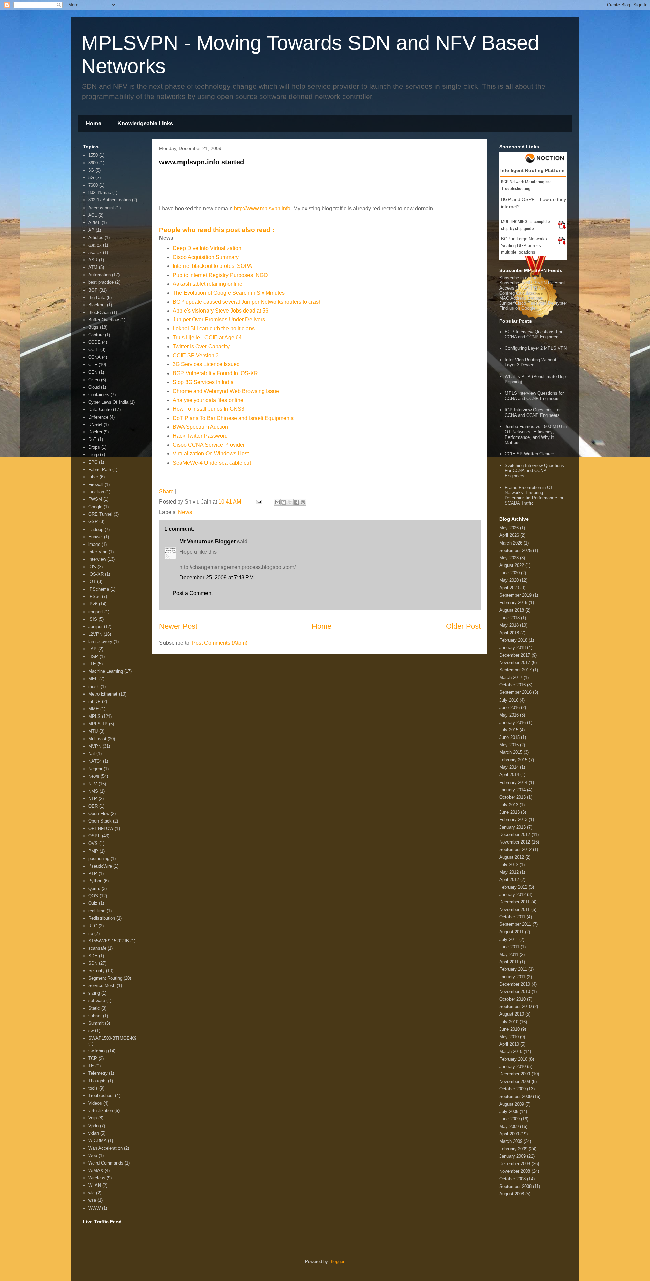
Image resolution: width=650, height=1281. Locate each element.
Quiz (93, 903)
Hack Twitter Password (200, 436)
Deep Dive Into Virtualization (207, 248)
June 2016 (509, 707)
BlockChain (99, 312)
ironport (95, 611)
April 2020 (509, 587)
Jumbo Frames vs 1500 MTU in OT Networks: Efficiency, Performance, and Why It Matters (536, 434)
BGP (93, 290)
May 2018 (509, 625)
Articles (95, 237)
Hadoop (95, 529)
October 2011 (512, 916)
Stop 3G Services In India (203, 382)
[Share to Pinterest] (303, 502)
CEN (93, 372)
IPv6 (93, 603)
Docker (95, 431)
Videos (95, 1103)
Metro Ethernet (102, 694)
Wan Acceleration (105, 1148)
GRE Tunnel (100, 514)
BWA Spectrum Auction (200, 427)
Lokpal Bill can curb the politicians (214, 329)
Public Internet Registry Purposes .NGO (220, 275)
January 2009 (512, 1156)
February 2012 (513, 887)
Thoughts (97, 1080)
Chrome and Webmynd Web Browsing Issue (226, 391)
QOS (93, 895)
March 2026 (510, 543)
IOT (92, 581)
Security (96, 970)
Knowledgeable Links (145, 123)
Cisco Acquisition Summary (206, 257)
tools (93, 1088)
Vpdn (93, 1125)
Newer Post (178, 626)
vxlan (93, 1133)
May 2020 (509, 580)
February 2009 (513, 1148)
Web (92, 1155)
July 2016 (508, 700)
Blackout (97, 304)
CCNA (94, 357)
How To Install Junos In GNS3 (208, 409)
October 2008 (512, 1178)
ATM (93, 267)
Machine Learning (105, 671)
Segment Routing (105, 978)
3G (91, 170)
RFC (92, 925)
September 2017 (515, 669)
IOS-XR (96, 574)
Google (95, 506)
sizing (94, 993)
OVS (93, 843)
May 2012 (509, 872)
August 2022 (511, 565)
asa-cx (95, 252)
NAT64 (95, 761)
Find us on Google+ (518, 308)
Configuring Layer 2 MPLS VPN (536, 348)
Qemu (94, 888)
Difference (98, 417)
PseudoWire (100, 866)
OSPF (94, 835)
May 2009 (509, 1126)
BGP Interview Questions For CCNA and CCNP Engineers (533, 334)
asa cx (95, 245)
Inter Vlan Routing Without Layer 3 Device (530, 362)
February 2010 (513, 1059)
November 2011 (514, 909)
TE (91, 1065)
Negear (95, 768)
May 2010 (509, 1036)
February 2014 (513, 782)
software (96, 1000)
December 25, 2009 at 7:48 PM (216, 577)
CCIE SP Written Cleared (529, 453)
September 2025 (515, 550)
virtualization (100, 1110)
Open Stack (100, 821)
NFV (92, 783)
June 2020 (509, 572)
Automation (99, 274)
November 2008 (514, 1171)
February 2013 (513, 819)
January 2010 (512, 1066)
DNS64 (95, 424)
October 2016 (512, 684)
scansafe (97, 948)
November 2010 (514, 991)
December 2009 (514, 1073)
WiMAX (95, 1170)
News (185, 512)
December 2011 (514, 901)
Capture (96, 334)
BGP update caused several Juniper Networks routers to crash (247, 302)
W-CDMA (97, 1140)
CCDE (94, 342)
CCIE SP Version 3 (196, 355)
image (94, 544)
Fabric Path (99, 469)
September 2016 (515, 692)
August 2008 (511, 1193)
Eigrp (93, 454)
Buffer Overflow (103, 319)
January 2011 (512, 976)
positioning (98, 858)
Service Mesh (101, 985)
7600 (93, 185)
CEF (92, 364)
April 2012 (509, 879)
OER (93, 806)
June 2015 (509, 737)
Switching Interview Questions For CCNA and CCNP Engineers (534, 470)
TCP (92, 1058)
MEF (93, 678)
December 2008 (514, 1163)
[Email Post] (258, 502)
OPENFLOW (100, 828)
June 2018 (509, 617)
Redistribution (101, 918)
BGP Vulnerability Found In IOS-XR (215, 373)
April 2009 (509, 1133)
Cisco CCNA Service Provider (209, 445)
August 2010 (511, 1014)
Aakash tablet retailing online (207, 284)
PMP (93, 851)
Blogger (336, 1261)
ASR (93, 259)
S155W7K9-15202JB (108, 940)
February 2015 (513, 759)
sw (91, 1030)
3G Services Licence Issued (206, 364)
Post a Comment (193, 593)
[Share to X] (290, 502)
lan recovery (100, 641)
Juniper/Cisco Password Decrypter (533, 303)
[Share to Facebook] (296, 502)
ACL (92, 215)
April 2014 (509, 774)
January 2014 (512, 789)
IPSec (94, 596)
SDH (93, 955)
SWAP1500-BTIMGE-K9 (112, 1038)
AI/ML (94, 222)
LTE (92, 663)
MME (93, 708)
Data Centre (100, 409)
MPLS (94, 716)
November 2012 (514, 842)
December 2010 (514, 984)
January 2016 (512, 722)
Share (166, 491)
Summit (96, 1023)
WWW (94, 1208)
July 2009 (508, 1111)
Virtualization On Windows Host (211, 453)
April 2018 (509, 632)
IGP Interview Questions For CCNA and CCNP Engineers (533, 412)
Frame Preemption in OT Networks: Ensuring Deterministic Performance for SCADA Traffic (534, 495)
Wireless (96, 1177)
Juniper (95, 626)
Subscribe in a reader (520, 277)
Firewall (95, 484)
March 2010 (510, 1051)
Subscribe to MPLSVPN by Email (532, 282)
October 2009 (512, 1088)
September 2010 (515, 1006)
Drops (94, 447)
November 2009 (514, 1081)
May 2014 (509, 767)
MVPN (94, 746)
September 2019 (515, 595)
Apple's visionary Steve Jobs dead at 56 (220, 311)
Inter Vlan (97, 551)
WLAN (94, 1185)
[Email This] (277, 502)
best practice (101, 282)
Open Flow (98, 813)
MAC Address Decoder (521, 298)
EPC (93, 462)
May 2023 (509, 557)
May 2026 (509, 527)
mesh (93, 686)
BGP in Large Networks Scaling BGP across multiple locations (524, 245)
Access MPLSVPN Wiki (523, 288)
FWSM (95, 499)
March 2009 (510, 1141)
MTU (93, 731)
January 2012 (512, 894)
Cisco (94, 379)
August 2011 (511, 931)
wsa (92, 1200)
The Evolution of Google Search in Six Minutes (229, 293)
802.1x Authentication (109, 199)
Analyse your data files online (208, 400)
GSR (93, 521)
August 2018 (511, 610)
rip (90, 933)
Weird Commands (105, 1163)
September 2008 (515, 1186)
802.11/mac (99, 192)
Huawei (95, 536)
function (96, 491)
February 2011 (513, 969)
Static (94, 1008)
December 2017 (514, 655)
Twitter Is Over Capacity (201, 346)
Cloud (94, 387)
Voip (92, 1117)
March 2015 (510, 752)
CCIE (93, 349)
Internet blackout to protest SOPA (212, 266)
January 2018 (512, 647)
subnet (95, 1015)
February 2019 (513, 602)
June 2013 (509, 812)
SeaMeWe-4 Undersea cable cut (212, 463)
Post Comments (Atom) (219, 643)
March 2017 (510, 677)
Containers (98, 394)
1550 (93, 155)
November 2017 (514, 662)
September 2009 (515, 1096)
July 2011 (508, 939)
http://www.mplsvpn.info (262, 208)
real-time (96, 910)
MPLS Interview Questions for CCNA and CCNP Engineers (534, 396)
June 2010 (509, 1029)
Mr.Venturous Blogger (207, 542)
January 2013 (512, 827)
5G (91, 177)
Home (93, 123)
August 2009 (511, 1104)
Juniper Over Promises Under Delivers (219, 319)
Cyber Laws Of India (108, 402)
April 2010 (509, 1044)
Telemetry (98, 1073)
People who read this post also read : (216, 229)
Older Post (463, 626)
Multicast (97, 738)
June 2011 (509, 946)
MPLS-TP (98, 723)
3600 (93, 162)
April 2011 (509, 961)
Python (95, 880)
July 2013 (508, 804)
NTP (92, 798)
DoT (92, 439)
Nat (91, 753)
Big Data (96, 297)
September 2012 (515, 849)
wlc (91, 1192)
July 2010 (508, 1021)
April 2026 (509, 535)
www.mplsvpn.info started (201, 162)
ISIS (92, 619)
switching (97, 1050)
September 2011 (515, 924)
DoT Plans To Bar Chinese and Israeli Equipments (233, 418)
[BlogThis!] (283, 502)
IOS (92, 566)
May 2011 (508, 954)
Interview (97, 559)
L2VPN (95, 634)
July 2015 (508, 729)
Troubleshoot (101, 1095)
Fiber (93, 476)
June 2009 (509, 1119)
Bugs (93, 327)
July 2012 (508, 864)
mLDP (94, 701)
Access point (101, 207)
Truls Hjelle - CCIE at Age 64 (207, 337)
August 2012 (511, 857)
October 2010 (512, 999)
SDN (93, 963)
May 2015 (509, 744)
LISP (93, 656)
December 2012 (514, 834)
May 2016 (509, 715)
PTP (92, 873)
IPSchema (98, 589)
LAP (92, 649)
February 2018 (513, 640)
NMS (93, 791)
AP (91, 230)
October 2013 (512, 797)
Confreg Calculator (517, 293)
